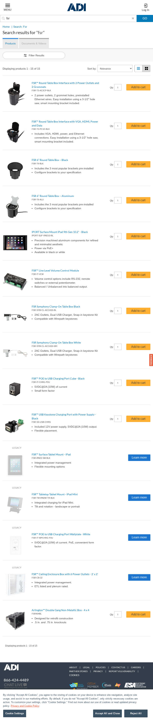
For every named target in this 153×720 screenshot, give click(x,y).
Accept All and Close (107, 713)
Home (6, 26)
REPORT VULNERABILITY (122, 671)
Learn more (139, 457)
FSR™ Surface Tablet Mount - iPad (51, 454)
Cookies (74, 675)
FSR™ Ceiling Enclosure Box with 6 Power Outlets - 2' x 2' (65, 574)
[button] (151, 360)
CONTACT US (118, 667)
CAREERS (136, 667)
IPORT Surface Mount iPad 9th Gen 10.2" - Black (60, 231)
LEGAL (86, 667)
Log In (145, 9)
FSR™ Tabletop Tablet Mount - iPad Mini (55, 494)
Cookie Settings (14, 713)
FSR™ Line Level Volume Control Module (55, 270)
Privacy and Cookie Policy (25, 706)
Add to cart (138, 87)
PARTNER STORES (78, 671)
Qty (111, 87)
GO (145, 18)
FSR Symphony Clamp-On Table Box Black (56, 306)
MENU (7, 9)
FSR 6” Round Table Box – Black (50, 159)
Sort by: (91, 68)
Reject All (135, 713)
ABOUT (73, 667)
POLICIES (100, 667)
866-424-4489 (16, 680)
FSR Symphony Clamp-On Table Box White (56, 342)
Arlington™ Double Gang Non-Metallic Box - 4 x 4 (60, 610)
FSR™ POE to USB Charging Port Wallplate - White (61, 534)
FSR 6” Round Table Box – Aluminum (53, 195)
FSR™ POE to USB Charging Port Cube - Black (58, 378)
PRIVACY (98, 671)
